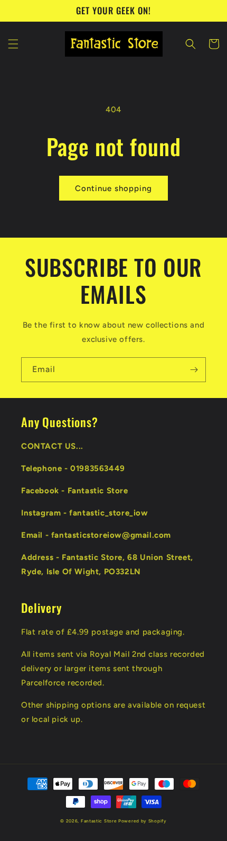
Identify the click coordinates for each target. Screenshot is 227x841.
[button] (13, 44)
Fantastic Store (99, 821)
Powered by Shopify (142, 821)
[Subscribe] (193, 369)
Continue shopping (113, 188)
